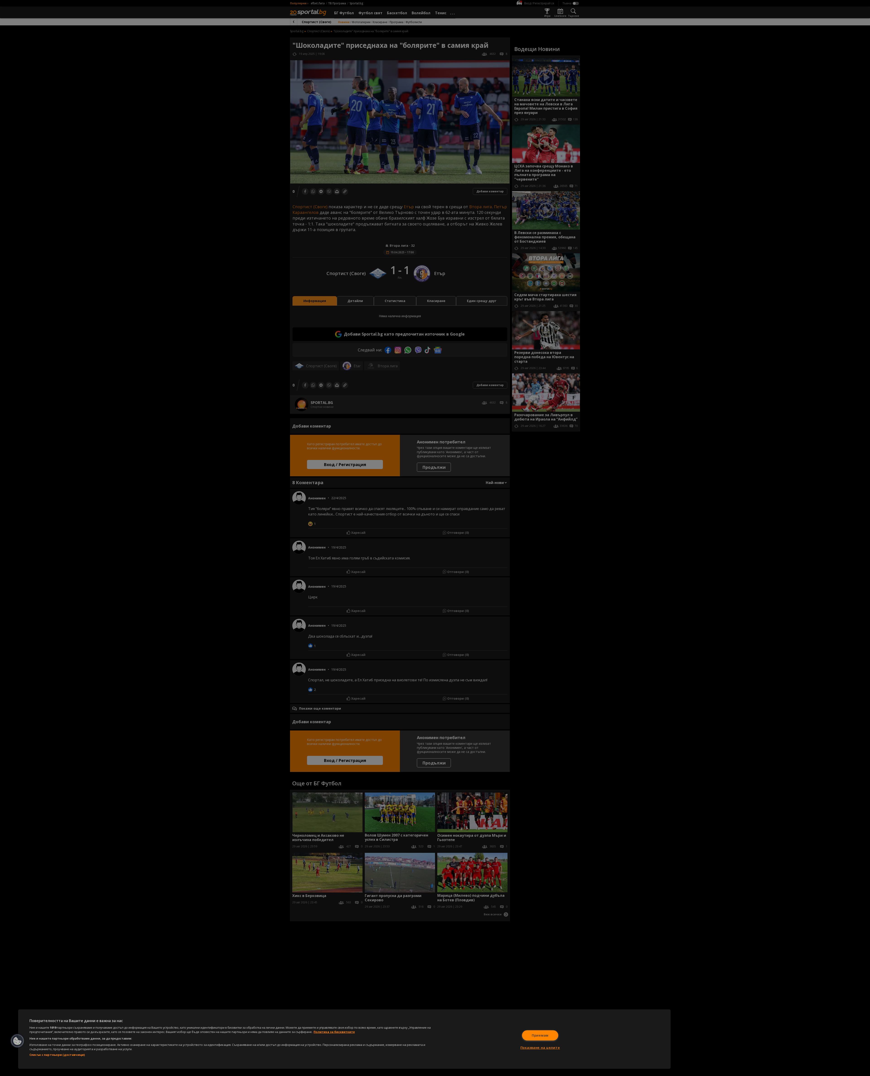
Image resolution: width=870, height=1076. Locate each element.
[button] (17, 1041)
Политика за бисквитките (334, 1032)
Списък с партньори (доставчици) (57, 1055)
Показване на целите (540, 1047)
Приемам (540, 1035)
